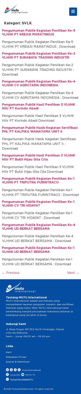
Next (73, 272)
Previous (10, 272)
